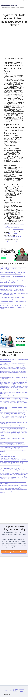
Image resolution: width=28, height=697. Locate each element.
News (10, 690)
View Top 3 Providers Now (14, 552)
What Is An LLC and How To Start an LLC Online (13, 237)
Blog (5, 690)
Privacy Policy (15, 690)
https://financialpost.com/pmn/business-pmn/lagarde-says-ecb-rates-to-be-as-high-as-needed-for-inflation (14, 226)
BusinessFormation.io (18, 229)
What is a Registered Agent (10, 233)
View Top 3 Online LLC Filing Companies (13, 241)
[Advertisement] (14, 41)
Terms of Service (22, 690)
